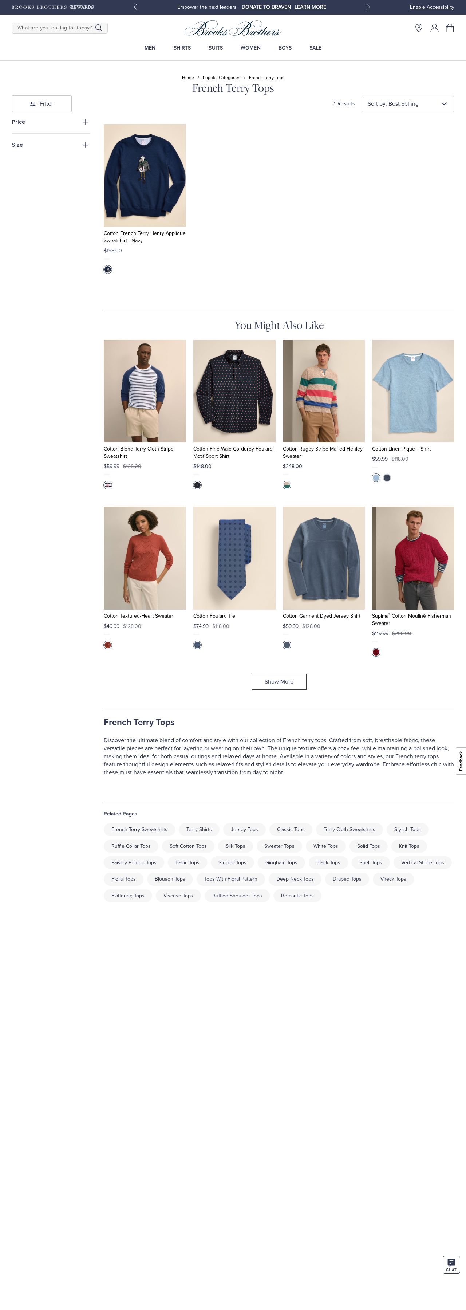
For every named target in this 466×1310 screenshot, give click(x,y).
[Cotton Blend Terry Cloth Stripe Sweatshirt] (145, 391)
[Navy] (108, 269)
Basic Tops (187, 862)
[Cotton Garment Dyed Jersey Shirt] (324, 558)
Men (150, 48)
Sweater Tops (279, 846)
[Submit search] (98, 28)
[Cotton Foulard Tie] (234, 558)
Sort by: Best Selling (393, 103)
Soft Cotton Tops (188, 846)
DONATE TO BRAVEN (266, 7)
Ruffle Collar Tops (131, 846)
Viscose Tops (178, 896)
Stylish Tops (407, 829)
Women (251, 48)
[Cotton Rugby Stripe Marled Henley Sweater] (324, 391)
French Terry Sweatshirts (139, 829)
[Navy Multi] (197, 645)
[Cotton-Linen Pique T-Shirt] (413, 391)
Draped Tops (347, 879)
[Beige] (287, 485)
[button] (450, 28)
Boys (285, 48)
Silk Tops (235, 846)
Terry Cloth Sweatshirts (349, 829)
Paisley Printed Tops (134, 862)
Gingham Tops (281, 862)
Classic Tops (291, 829)
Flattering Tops (128, 896)
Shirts (182, 48)
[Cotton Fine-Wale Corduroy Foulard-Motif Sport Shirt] (234, 391)
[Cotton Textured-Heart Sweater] (145, 558)
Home (188, 77)
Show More (279, 681)
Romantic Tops (297, 896)
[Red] (108, 645)
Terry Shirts (199, 829)
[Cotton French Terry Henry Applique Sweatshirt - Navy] (145, 175)
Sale (315, 48)
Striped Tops (232, 862)
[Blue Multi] (108, 485)
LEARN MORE (310, 7)
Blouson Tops (170, 879)
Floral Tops (123, 879)
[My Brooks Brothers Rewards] (53, 7)
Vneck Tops (393, 879)
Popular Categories (221, 77)
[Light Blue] (376, 478)
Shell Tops (370, 862)
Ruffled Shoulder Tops (237, 896)
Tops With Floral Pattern (230, 879)
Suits (216, 48)
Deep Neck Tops (295, 879)
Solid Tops (368, 846)
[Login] (434, 28)
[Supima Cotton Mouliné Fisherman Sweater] (413, 558)
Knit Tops (409, 846)
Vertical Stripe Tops (422, 862)
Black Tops (328, 862)
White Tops (325, 846)
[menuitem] (150, 47)
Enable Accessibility (432, 7)
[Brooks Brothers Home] (233, 28)
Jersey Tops (244, 829)
